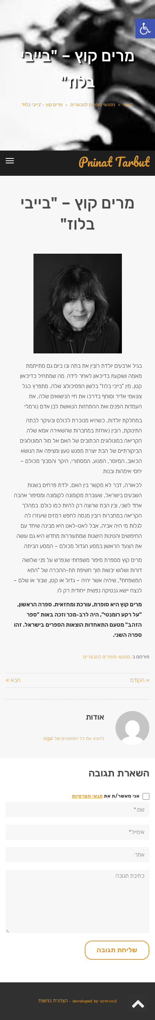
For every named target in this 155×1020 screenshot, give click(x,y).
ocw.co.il (108, 1001)
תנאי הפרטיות (87, 796)
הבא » (13, 680)
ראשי (128, 105)
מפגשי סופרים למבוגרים (92, 105)
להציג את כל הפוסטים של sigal (73, 738)
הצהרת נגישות (53, 1001)
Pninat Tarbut (114, 162)
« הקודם (139, 680)
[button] (145, 28)
